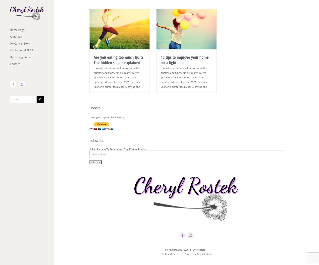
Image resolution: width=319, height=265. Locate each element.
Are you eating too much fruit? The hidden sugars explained (118, 59)
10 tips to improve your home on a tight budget (185, 59)
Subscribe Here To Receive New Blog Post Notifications (118, 149)
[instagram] (190, 235)
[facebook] (182, 235)
